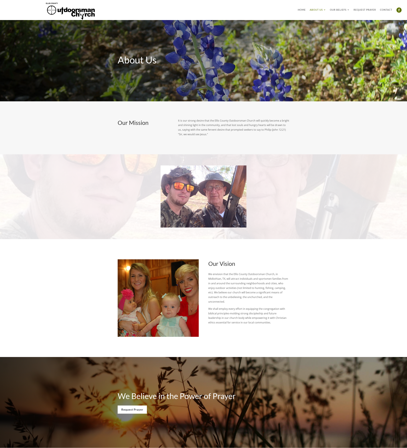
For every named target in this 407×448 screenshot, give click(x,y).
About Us (316, 10)
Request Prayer (365, 10)
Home (302, 10)
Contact (386, 10)
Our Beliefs (338, 10)
